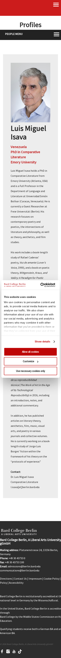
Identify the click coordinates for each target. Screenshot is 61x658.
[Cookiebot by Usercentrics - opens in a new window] (41, 285)
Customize (28, 361)
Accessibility (16, 582)
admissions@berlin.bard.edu (24, 566)
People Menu (14, 34)
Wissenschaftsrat (48, 600)
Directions (6, 578)
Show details (42, 341)
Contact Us (20, 578)
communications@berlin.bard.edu (19, 570)
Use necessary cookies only (30, 371)
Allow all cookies (30, 351)
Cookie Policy (51, 578)
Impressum (35, 578)
